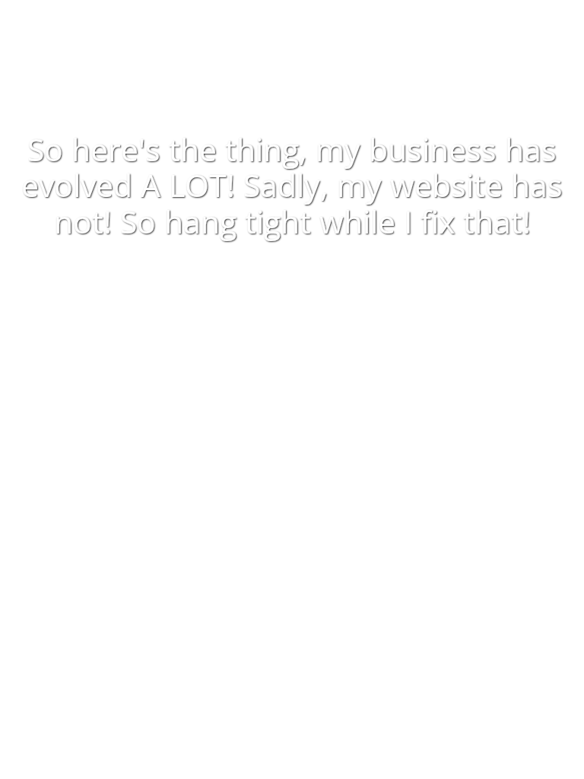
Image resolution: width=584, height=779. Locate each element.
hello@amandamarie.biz (301, 532)
